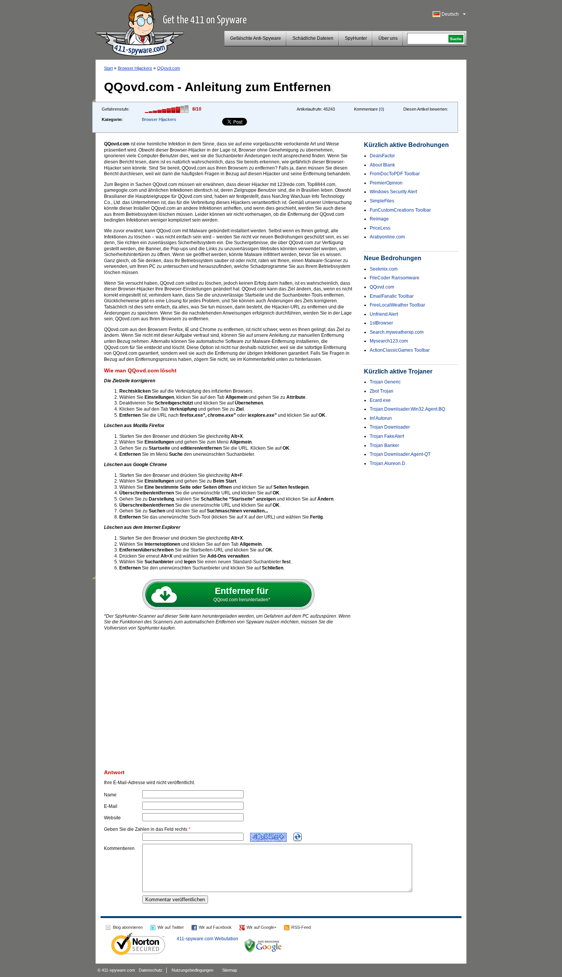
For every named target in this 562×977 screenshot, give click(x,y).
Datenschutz (150, 970)
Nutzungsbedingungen (192, 970)
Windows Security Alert (393, 191)
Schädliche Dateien (312, 38)
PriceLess (380, 228)
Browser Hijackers (135, 68)
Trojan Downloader (390, 427)
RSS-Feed (301, 927)
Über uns (388, 38)
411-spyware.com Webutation (207, 938)
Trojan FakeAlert (387, 436)
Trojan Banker (384, 445)
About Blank (382, 165)
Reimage (379, 219)
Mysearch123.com (389, 341)
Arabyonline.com (387, 237)
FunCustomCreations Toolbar (400, 210)
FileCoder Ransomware (394, 278)
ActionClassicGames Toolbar (400, 350)
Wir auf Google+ (261, 927)
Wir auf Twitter (171, 927)
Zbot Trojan (381, 391)
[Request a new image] (297, 837)
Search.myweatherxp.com (397, 332)
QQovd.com (168, 68)
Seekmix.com (384, 269)
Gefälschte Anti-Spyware (255, 38)
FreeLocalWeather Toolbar (397, 305)
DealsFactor (382, 155)
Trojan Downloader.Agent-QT (400, 454)
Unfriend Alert (384, 314)
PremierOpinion (386, 183)
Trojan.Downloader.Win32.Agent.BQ (407, 409)
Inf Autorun (381, 418)
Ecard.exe (380, 400)
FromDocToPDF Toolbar (395, 173)
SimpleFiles (382, 201)
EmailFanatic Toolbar (392, 296)
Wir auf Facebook (215, 927)
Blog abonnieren (128, 927)
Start (108, 68)
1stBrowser (381, 323)
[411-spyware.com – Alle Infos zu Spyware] (140, 28)
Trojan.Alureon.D (387, 463)
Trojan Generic (385, 382)
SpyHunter (356, 38)
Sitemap (229, 970)
